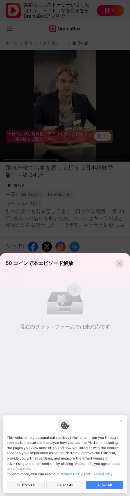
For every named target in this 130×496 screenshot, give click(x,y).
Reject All (65, 485)
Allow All (104, 485)
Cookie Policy (102, 474)
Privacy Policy (71, 474)
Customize (26, 485)
